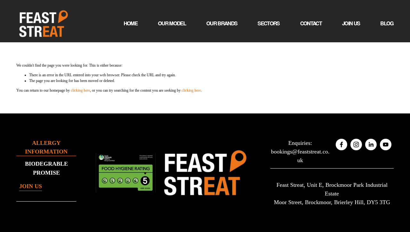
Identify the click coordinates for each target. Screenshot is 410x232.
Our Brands (221, 23)
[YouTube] (385, 144)
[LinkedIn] (371, 144)
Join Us (351, 23)
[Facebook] (341, 144)
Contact (311, 23)
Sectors (268, 23)
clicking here (80, 90)
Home (130, 23)
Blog (386, 23)
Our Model (172, 23)
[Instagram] (356, 144)
